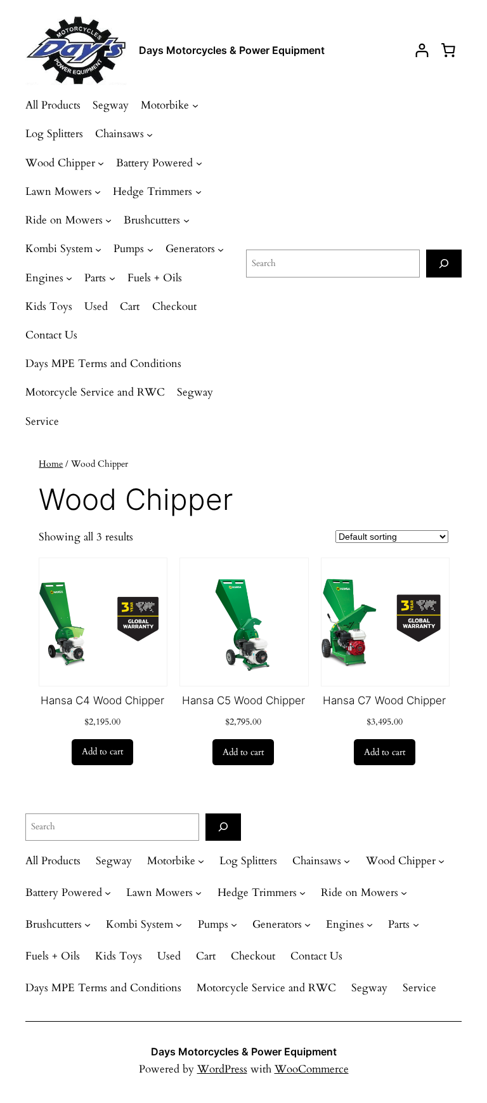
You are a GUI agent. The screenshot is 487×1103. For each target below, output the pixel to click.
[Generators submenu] (221, 249)
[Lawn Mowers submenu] (97, 192)
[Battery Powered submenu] (199, 163)
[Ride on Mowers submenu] (108, 220)
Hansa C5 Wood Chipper (243, 700)
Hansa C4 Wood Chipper (102, 700)
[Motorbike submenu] (195, 105)
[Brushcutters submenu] (186, 220)
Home (51, 464)
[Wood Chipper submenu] (101, 163)
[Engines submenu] (69, 278)
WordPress (222, 1069)
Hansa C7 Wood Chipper (384, 700)
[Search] (444, 263)
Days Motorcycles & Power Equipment (232, 50)
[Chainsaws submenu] (149, 134)
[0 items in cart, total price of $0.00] (448, 50)
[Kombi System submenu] (98, 249)
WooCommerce (312, 1069)
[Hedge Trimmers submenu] (198, 192)
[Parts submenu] (112, 278)
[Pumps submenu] (150, 249)
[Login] (422, 50)
